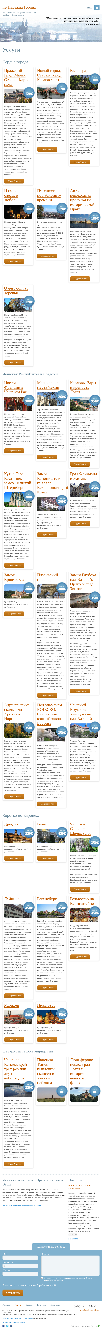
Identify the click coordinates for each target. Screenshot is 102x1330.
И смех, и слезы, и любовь (12, 195)
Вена (41, 824)
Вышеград (79, 70)
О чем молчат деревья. (16, 290)
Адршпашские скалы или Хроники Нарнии (17, 712)
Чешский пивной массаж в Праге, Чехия (17, 1318)
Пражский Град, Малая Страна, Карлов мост (17, 77)
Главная (6, 1305)
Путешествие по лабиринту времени (49, 195)
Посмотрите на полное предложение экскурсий (21, 1205)
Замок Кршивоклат (15, 577)
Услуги (17, 1305)
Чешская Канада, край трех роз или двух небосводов (15, 1069)
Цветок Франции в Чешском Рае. (16, 387)
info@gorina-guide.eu (90, 1310)
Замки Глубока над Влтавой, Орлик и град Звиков (83, 582)
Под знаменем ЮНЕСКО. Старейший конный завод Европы (49, 714)
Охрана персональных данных (14, 1322)
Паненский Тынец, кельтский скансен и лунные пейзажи (47, 1071)
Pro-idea (94, 1326)
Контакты (41, 1305)
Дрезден (11, 824)
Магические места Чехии (48, 385)
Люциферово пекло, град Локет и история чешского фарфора (81, 1071)
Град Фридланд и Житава (83, 476)
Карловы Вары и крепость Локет (83, 387)
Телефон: (7, 1270)
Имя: (5, 1254)
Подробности (14, 181)
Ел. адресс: (8, 1262)
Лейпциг (11, 899)
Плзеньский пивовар (47, 577)
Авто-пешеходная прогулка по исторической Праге (82, 199)
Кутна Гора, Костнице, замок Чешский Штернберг (17, 481)
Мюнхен (11, 1005)
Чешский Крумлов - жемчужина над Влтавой (81, 712)
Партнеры (55, 1305)
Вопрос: (45, 1254)
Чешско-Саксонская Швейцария (80, 828)
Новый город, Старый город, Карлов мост (49, 75)
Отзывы (29, 1305)
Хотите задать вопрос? (51, 1246)
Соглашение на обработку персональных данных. (68, 1279)
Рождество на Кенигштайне (82, 901)
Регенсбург (47, 899)
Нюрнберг (46, 1005)
